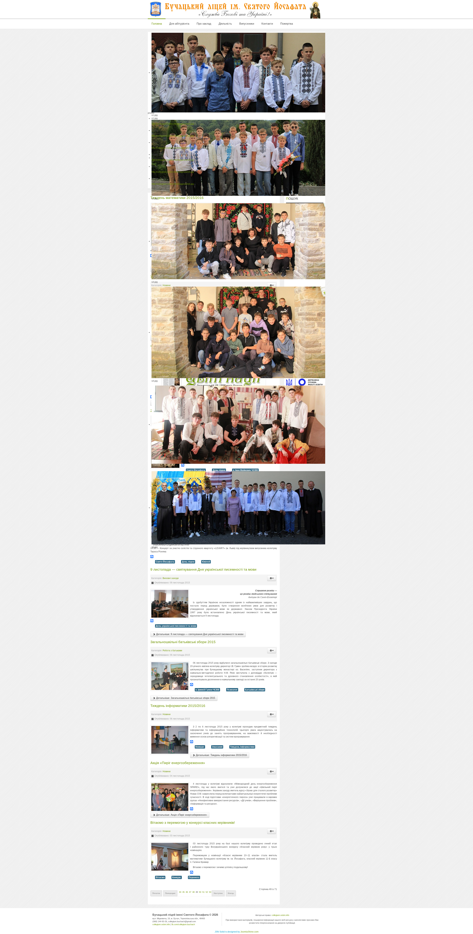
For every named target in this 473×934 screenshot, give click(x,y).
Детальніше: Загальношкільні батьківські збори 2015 (185, 698)
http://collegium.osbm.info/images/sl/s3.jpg (173, 148)
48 (193, 892)
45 (183, 892)
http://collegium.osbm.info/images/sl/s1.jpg (173, 124)
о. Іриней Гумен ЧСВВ (207, 689)
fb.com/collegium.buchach (183, 924)
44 (180, 892)
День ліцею (188, 561)
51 (203, 892)
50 (200, 892)
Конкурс (199, 747)
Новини (167, 714)
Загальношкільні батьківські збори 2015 (183, 642)
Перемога (194, 877)
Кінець (231, 893)
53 (210, 892)
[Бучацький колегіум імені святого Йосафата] (235, 9)
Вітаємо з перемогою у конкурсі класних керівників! (192, 823)
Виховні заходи (171, 578)
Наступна (218, 893)
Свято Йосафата (165, 561)
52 (207, 892)
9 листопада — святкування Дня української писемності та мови (203, 569)
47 (190, 892)
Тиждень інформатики (242, 747)
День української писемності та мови (176, 626)
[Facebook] (213, 556)
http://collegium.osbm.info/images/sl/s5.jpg (173, 172)
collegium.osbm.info (161, 924)
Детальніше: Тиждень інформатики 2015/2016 (221, 755)
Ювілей (206, 561)
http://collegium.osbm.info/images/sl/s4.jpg (173, 160)
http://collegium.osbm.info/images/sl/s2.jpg (173, 136)
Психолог (232, 689)
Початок (156, 893)
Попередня (170, 893)
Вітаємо (160, 877)
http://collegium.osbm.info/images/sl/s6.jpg (173, 184)
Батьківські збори (254, 689)
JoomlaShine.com (249, 931)
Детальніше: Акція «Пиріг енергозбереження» (181, 814)
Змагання (217, 747)
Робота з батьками (172, 650)
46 (187, 892)
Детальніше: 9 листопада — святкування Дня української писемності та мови (199, 634)
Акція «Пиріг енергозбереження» (177, 763)
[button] (271, 578)
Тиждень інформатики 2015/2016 (177, 706)
